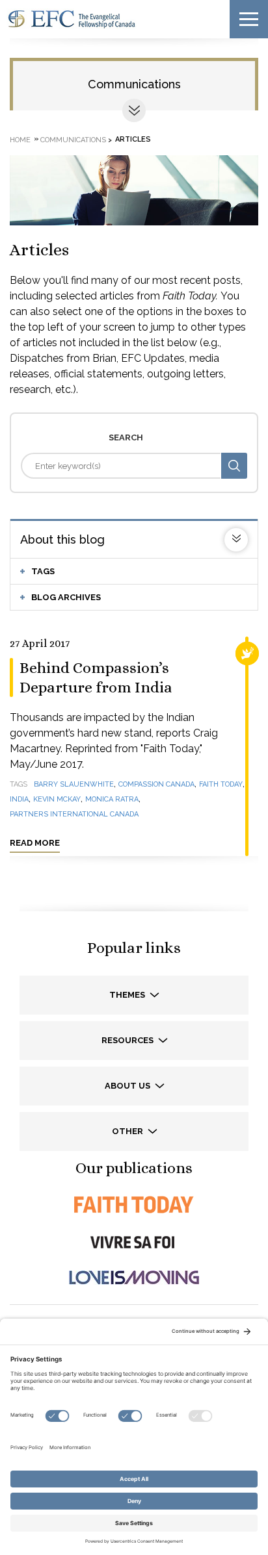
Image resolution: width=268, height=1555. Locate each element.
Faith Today (221, 784)
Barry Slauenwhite (74, 784)
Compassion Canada (156, 784)
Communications (134, 84)
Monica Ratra (112, 799)
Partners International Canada (74, 814)
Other (128, 1131)
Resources (128, 1040)
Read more (35, 843)
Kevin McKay (57, 799)
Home (20, 139)
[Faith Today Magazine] (134, 1204)
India (19, 799)
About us (128, 1086)
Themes (128, 995)
